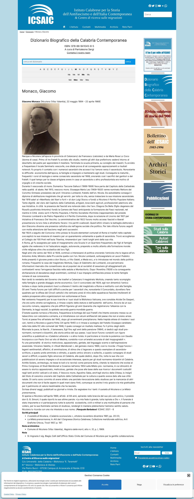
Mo (83, 74)
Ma (69, 74)
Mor (81, 80)
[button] (188, 475)
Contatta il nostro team (78, 53)
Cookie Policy (9, 494)
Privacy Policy (21, 494)
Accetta (105, 484)
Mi (78, 74)
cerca (128, 61)
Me (74, 74)
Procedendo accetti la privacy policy (153, 458)
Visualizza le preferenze (173, 484)
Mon (75, 80)
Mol (70, 80)
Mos (87, 80)
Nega (139, 484)
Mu (88, 74)
